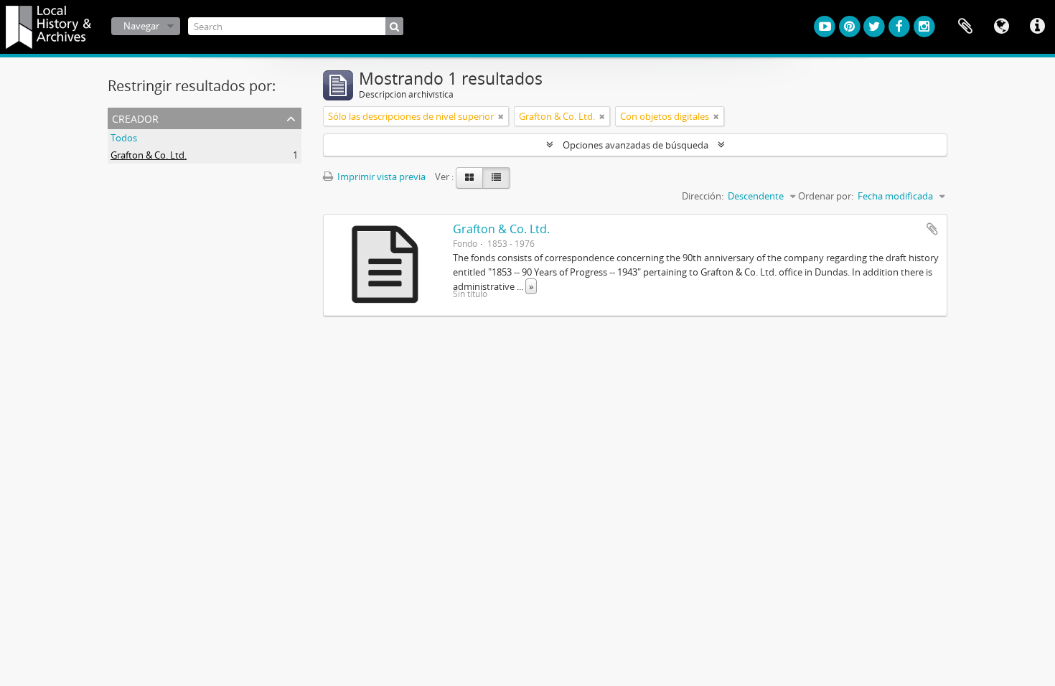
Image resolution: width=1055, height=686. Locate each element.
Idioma (1001, 26)
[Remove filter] (501, 116)
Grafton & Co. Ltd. (149, 155)
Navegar (141, 25)
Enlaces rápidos (1037, 26)
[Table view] (496, 178)
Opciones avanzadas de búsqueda (636, 144)
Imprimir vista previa (380, 176)
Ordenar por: (825, 195)
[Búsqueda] (394, 26)
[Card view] (469, 178)
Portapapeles (965, 26)
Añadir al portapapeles (932, 229)
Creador (135, 117)
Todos (124, 137)
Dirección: (702, 195)
